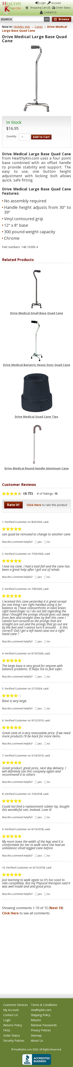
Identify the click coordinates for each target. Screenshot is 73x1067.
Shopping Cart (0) (40, 7)
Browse (64, 19)
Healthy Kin (11, 7)
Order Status (63, 7)
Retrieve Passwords (44, 1025)
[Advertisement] (36, 953)
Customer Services (15, 1005)
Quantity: (11, 136)
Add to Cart (41, 137)
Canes (39, 27)
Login (42, 3)
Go (47, 19)
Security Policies (13, 1040)
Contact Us (50, 12)
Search (6, 19)
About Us (37, 1040)
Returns (36, 1020)
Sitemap (36, 1035)
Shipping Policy (40, 1015)
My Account (11, 1010)
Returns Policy (12, 1025)
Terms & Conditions (44, 1005)
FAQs (6, 1030)
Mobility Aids (22, 27)
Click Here (34, 505)
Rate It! (13, 504)
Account (56, 3)
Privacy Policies (41, 1030)
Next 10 (56, 907)
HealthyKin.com (41, 1010)
